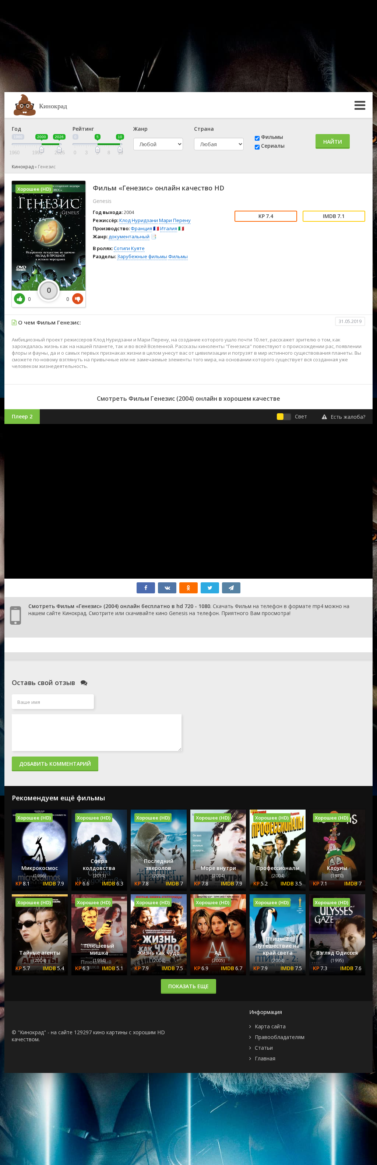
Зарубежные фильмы (142, 256)
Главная (265, 1058)
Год (16, 128)
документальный (129, 236)
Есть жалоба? (348, 416)
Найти (332, 141)
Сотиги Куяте (129, 248)
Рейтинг (83, 128)
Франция (141, 228)
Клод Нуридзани (138, 220)
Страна (204, 128)
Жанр (140, 128)
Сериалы (273, 145)
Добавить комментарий (55, 763)
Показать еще (188, 986)
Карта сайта (270, 1026)
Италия (168, 228)
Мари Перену (175, 220)
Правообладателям (279, 1037)
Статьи (264, 1047)
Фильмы (272, 136)
